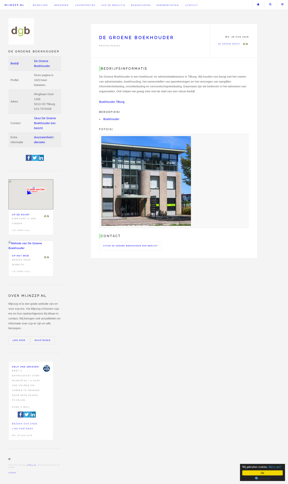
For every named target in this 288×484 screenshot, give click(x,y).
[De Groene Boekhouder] (46, 216)
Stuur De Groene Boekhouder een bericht (45, 123)
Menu (282, 5)
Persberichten (168, 5)
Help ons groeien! (25, 367)
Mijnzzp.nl (14, 5)
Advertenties (85, 5)
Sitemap (12, 472)
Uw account (258, 5)
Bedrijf (14, 63)
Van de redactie (113, 5)
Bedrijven (40, 5)
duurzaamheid (43, 137)
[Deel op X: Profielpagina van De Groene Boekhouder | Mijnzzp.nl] (35, 159)
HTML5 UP (31, 465)
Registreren (43, 340)
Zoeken (270, 5)
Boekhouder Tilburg (111, 101)
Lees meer (19, 340)
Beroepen (61, 5)
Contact (191, 5)
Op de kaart (21, 214)
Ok (262, 473)
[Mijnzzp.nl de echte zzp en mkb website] (21, 31)
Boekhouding (141, 5)
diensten (39, 142)
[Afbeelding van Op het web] (31, 246)
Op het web (20, 256)
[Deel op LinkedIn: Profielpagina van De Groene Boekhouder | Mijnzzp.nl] (41, 159)
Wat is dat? (274, 467)
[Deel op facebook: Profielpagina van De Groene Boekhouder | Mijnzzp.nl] (29, 159)
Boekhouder (111, 119)
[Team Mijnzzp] (46, 368)
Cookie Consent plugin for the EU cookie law (262, 478)
